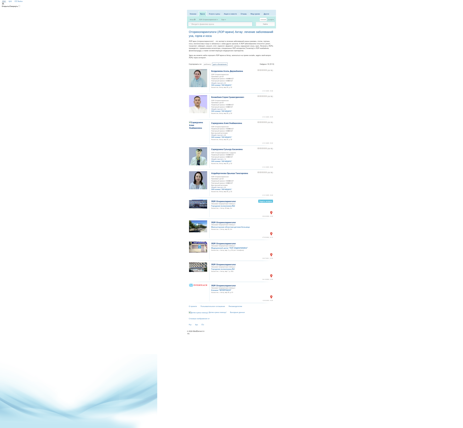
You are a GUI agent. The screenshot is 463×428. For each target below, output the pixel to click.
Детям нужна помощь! (217, 312)
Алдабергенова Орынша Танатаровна (229, 173)
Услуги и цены (214, 14)
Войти (20, 1)
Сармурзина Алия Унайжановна (226, 123)
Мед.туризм (255, 14)
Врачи (202, 14)
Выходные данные (237, 312)
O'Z (16, 1)
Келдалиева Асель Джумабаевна (227, 71)
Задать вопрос (265, 201)
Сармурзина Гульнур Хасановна (227, 149)
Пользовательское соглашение (213, 306)
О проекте (193, 306)
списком (263, 19)
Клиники (193, 14)
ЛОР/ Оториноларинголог (223, 201)
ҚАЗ (10, 1)
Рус (190, 324)
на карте (271, 19)
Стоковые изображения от (199, 318)
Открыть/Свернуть (10, 6)
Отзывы (244, 14)
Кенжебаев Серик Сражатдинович (227, 97)
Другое (266, 14)
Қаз (196, 324)
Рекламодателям (235, 306)
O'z (202, 324)
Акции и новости (230, 14)
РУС (4, 1)
